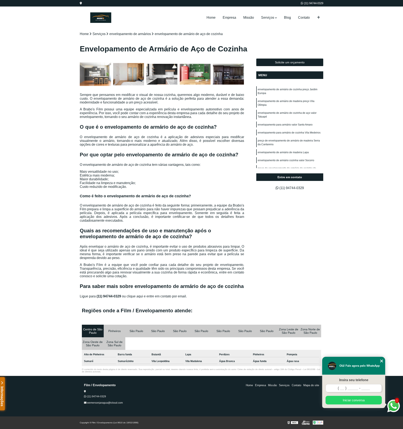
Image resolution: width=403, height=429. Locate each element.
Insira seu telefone (353, 380)
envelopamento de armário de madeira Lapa (283, 152)
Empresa (229, 17)
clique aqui (135, 296)
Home (211, 17)
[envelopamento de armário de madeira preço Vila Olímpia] (128, 74)
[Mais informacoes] (318, 17)
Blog (287, 17)
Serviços (267, 17)
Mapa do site (311, 385)
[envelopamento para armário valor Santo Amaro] (195, 74)
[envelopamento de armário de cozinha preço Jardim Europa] (95, 74)
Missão (248, 17)
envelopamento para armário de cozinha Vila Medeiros (289, 132)
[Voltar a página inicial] (101, 17)
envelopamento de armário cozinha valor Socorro (286, 160)
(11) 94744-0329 (313, 3)
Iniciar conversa (354, 400)
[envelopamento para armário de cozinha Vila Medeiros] (228, 74)
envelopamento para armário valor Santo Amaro (285, 124)
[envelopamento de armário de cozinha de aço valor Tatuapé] (162, 74)
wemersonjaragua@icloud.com (104, 402)
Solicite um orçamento (290, 62)
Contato (304, 17)
